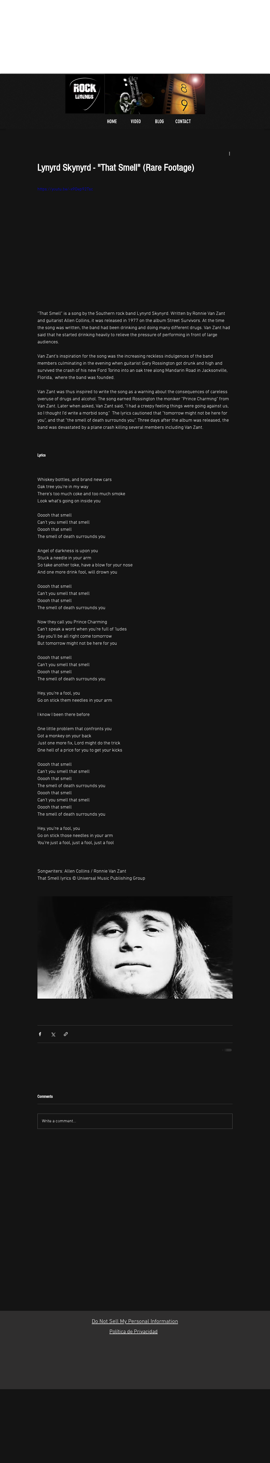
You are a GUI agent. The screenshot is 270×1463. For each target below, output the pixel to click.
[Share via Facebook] (39, 1034)
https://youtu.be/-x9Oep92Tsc (65, 189)
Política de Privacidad (133, 1332)
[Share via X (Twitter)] (52, 1034)
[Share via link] (65, 1034)
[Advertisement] (135, 37)
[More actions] (229, 153)
